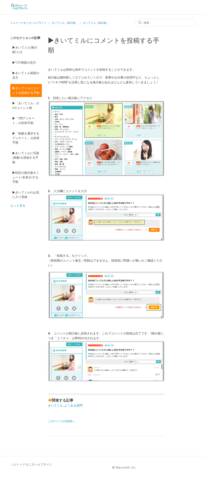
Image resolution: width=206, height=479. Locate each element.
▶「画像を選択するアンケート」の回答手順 (25, 137)
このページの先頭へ (61, 421)
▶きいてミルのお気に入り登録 (25, 194)
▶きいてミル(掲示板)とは (24, 50)
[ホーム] (19, 9)
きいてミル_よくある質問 (65, 405)
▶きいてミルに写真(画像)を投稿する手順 (25, 157)
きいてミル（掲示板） (65, 22)
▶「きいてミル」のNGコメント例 (25, 105)
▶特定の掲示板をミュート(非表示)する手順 (25, 177)
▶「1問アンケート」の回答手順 (23, 120)
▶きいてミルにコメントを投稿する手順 (25, 90)
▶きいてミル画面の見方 (25, 75)
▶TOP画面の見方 (24, 62)
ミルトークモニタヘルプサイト (28, 22)
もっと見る (17, 205)
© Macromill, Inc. (124, 467)
